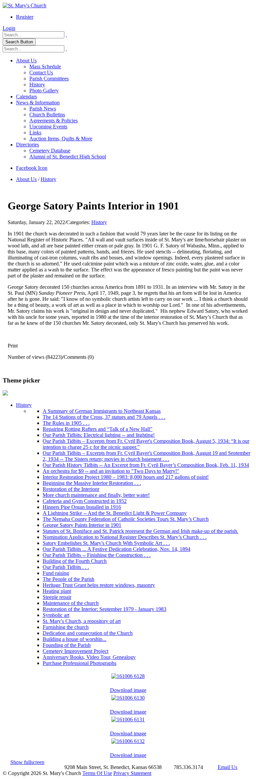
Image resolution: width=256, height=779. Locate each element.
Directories (27, 144)
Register (24, 17)
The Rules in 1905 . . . (66, 423)
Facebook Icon (31, 168)
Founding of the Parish (67, 645)
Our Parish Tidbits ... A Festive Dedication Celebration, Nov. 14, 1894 (116, 549)
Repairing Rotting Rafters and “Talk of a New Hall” (97, 429)
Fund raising (56, 573)
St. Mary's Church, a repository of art (82, 621)
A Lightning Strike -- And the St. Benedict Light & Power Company (115, 513)
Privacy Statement (132, 773)
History (37, 84)
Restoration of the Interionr (71, 489)
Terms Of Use (97, 773)
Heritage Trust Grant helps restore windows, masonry (99, 585)
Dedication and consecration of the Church (88, 633)
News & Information (38, 102)
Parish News (42, 108)
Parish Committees (49, 78)
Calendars (26, 96)
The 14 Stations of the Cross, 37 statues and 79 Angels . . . (104, 417)
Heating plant (57, 591)
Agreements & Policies (53, 120)
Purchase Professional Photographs (79, 663)
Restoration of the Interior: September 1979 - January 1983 (104, 609)
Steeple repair (57, 597)
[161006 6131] (128, 718)
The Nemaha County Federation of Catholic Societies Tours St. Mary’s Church (126, 519)
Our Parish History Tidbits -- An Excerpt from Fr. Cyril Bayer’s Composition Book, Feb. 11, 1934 (146, 465)
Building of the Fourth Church (75, 561)
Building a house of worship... (74, 639)
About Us (26, 60)
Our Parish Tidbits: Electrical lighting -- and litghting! (99, 435)
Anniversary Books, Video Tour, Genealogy (89, 657)
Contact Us (41, 72)
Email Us (227, 767)
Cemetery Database (49, 150)
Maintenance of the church (71, 603)
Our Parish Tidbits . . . (66, 567)
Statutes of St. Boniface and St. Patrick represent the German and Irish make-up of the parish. (140, 531)
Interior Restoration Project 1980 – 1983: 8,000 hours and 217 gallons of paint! (126, 477)
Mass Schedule (45, 66)
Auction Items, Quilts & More (60, 138)
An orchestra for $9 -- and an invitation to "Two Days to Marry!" (111, 471)
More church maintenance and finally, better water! (96, 495)
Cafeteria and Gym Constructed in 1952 (85, 501)
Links (35, 132)
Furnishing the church (66, 627)
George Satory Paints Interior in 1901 (82, 525)
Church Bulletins (47, 114)
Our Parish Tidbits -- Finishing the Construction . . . (97, 555)
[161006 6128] (128, 674)
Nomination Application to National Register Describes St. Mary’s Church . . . (125, 537)
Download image (128, 690)
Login (9, 28)
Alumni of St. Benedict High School (67, 156)
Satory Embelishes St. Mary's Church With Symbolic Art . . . (106, 543)
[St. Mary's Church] (24, 5)
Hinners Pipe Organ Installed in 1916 (82, 507)
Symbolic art (56, 615)
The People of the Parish (68, 579)
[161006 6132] (128, 739)
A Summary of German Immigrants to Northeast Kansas (102, 411)
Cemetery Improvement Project (75, 651)
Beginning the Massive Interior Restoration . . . (92, 483)
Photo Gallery (44, 90)
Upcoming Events (48, 126)
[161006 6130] (128, 696)
